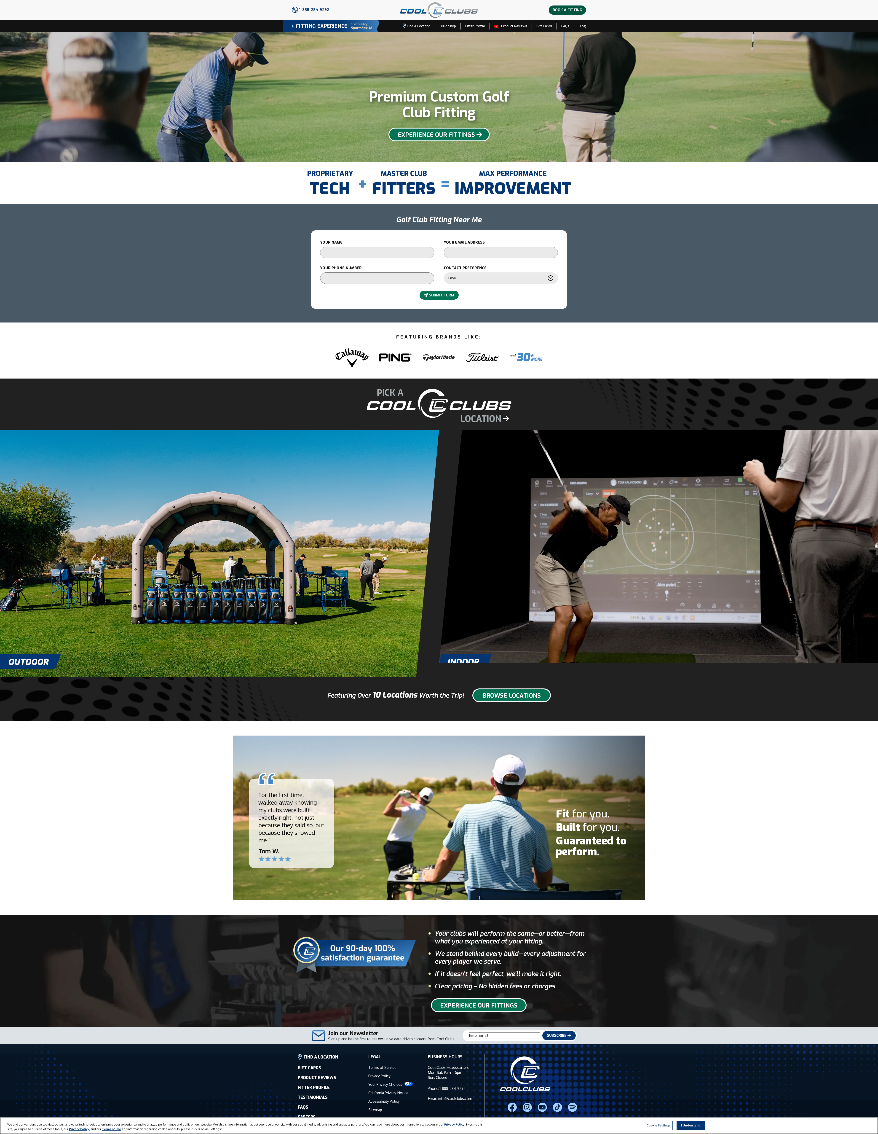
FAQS (303, 1107)
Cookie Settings (658, 1125)
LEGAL (374, 1057)
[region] (439, 1126)
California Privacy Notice (388, 1093)
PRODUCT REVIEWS (317, 1077)
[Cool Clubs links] (572, 1107)
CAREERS (307, 1117)
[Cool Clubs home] (525, 1074)
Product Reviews (514, 26)
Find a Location (419, 26)
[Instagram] (527, 1107)
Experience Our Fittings (478, 1006)
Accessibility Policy (384, 1101)
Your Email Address (464, 242)
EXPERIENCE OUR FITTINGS (436, 135)
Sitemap (375, 1109)
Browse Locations (511, 696)
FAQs (565, 26)
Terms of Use (111, 1129)
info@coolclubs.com (455, 1098)
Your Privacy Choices (385, 1084)
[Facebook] (512, 1107)
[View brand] (352, 357)
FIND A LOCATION (321, 1057)
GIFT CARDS (309, 1067)
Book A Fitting (567, 10)
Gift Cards (544, 26)
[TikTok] (557, 1107)
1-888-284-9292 (453, 1088)
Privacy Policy (379, 1076)
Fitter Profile (475, 26)
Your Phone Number (340, 268)
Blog (582, 26)
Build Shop (448, 26)
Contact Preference (465, 268)
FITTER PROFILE (314, 1087)
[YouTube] (542, 1107)
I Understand (691, 1125)
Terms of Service (382, 1067)
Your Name (331, 242)
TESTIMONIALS (313, 1097)
